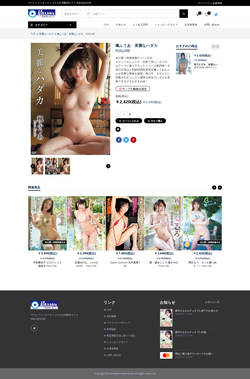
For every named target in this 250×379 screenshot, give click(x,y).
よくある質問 (140, 24)
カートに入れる (130, 120)
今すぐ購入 (157, 120)
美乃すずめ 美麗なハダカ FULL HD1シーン (206, 66)
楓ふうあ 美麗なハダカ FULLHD (76, 33)
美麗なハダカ (46, 33)
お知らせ (121, 24)
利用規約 (111, 329)
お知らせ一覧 (212, 302)
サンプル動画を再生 (134, 89)
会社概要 (111, 316)
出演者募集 (191, 24)
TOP (106, 24)
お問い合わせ (211, 24)
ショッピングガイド (166, 24)
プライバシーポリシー (118, 322)
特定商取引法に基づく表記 (121, 335)
